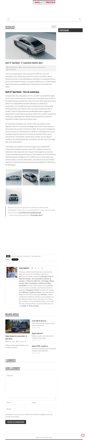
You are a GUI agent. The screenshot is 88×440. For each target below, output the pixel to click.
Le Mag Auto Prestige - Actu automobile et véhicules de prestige (36, 279)
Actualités (10, 26)
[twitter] (32, 268)
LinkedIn (23, 306)
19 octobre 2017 (36, 215)
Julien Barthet (12, 69)
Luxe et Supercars (41, 67)
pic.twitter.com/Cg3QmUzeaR (29, 213)
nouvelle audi (36, 256)
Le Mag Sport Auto (45, 276)
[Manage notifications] (83, 435)
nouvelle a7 (27, 256)
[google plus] (38, 268)
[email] (42, 268)
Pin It (7, 259)
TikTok (31, 306)
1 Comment (24, 67)
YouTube (36, 306)
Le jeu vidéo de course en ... (39, 320)
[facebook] (35, 268)
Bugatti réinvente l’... (38, 333)
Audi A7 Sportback (17, 256)
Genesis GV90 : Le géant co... (40, 346)
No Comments (22, 341)
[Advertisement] (44, 11)
